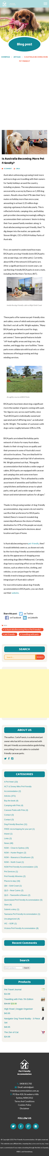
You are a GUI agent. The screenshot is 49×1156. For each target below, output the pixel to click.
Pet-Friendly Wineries (13, 876)
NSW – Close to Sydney (14, 848)
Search (26, 968)
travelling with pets (30, 634)
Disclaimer (24, 1108)
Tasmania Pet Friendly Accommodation (20, 914)
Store (6, 905)
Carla (18, 168)
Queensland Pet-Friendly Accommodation (21, 900)
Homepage (5, 57)
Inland (6, 834)
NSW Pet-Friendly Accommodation (19, 867)
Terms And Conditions (24, 1101)
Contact (7, 815)
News (6, 843)
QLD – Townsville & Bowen (15, 895)
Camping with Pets (12, 805)
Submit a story (10, 909)
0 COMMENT (8, 168)
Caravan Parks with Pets (14, 810)
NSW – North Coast (12, 862)
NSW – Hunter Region (13, 853)
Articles (17, 57)
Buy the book (9, 801)
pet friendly (10, 634)
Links (6, 838)
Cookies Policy (24, 1105)
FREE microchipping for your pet (18, 829)
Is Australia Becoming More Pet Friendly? (23, 629)
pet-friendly (33, 543)
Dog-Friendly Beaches (13, 824)
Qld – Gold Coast (11, 886)
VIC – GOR (9, 924)
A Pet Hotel (9, 782)
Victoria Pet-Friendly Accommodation (19, 928)
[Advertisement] (24, 91)
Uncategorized (10, 919)
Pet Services (9, 872)
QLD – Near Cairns (12, 890)
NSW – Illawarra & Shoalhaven (17, 857)
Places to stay (10, 881)
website (15, 593)
